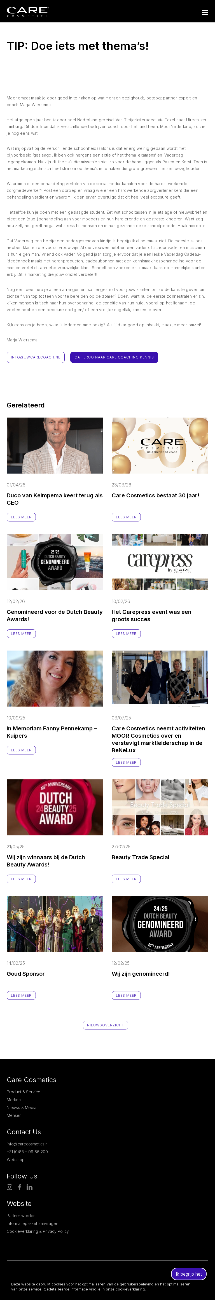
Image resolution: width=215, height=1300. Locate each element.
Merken (14, 1099)
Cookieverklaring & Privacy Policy (38, 1231)
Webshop (16, 1159)
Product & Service (23, 1091)
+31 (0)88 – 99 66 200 (27, 1151)
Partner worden (21, 1215)
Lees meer (21, 517)
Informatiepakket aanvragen (32, 1223)
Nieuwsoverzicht (105, 1025)
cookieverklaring (130, 1289)
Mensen (14, 1115)
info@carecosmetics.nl (27, 1143)
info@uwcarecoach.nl (35, 357)
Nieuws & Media (21, 1107)
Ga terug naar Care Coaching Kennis (114, 357)
